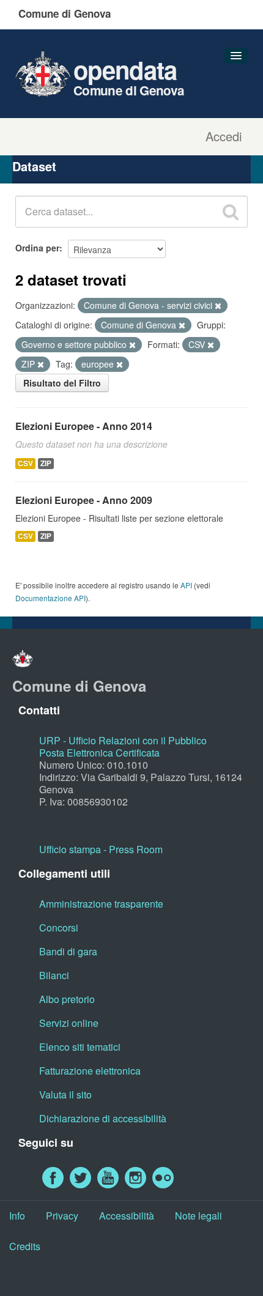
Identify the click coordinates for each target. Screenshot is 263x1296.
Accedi (224, 136)
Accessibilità (126, 1216)
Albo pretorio (67, 999)
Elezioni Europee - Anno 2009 (83, 500)
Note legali (198, 1216)
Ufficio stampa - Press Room (101, 849)
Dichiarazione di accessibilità (102, 1118)
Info (17, 1216)
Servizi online (68, 1023)
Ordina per (37, 248)
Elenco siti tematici (79, 1047)
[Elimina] (218, 306)
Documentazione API (50, 598)
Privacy (62, 1216)
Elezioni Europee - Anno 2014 (83, 426)
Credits (24, 1246)
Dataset (34, 166)
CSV (25, 463)
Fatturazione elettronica (90, 1071)
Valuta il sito (65, 1094)
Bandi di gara (68, 951)
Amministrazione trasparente (101, 904)
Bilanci (54, 975)
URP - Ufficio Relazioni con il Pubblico (123, 740)
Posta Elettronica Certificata (99, 753)
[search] (231, 211)
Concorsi (58, 927)
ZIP (45, 463)
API (186, 585)
